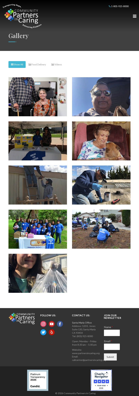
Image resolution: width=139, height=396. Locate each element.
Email (108, 341)
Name (108, 327)
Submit (110, 356)
